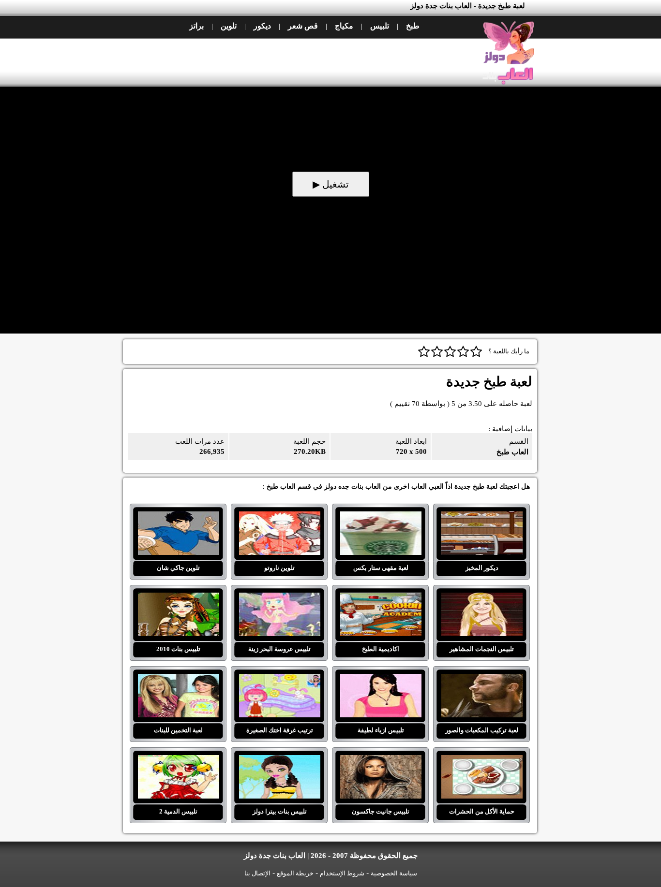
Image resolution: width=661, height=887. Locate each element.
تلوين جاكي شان (178, 517)
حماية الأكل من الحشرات (482, 761)
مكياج (344, 26)
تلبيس (379, 26)
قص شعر (303, 26)
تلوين (229, 26)
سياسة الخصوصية (394, 873)
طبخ (413, 26)
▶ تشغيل (331, 184)
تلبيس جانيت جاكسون (380, 761)
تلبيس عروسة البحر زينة (279, 598)
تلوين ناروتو (279, 517)
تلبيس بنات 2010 (178, 598)
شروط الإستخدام (342, 873)
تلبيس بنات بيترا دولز (279, 761)
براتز (196, 26)
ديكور (262, 26)
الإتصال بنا (257, 873)
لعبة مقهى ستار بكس (380, 517)
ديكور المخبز (482, 517)
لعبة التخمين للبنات (178, 679)
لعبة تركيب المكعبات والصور (482, 679)
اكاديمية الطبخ (380, 598)
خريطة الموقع (295, 873)
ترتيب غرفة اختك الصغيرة (279, 679)
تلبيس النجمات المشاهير (482, 598)
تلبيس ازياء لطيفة (380, 679)
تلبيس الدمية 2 (178, 761)
